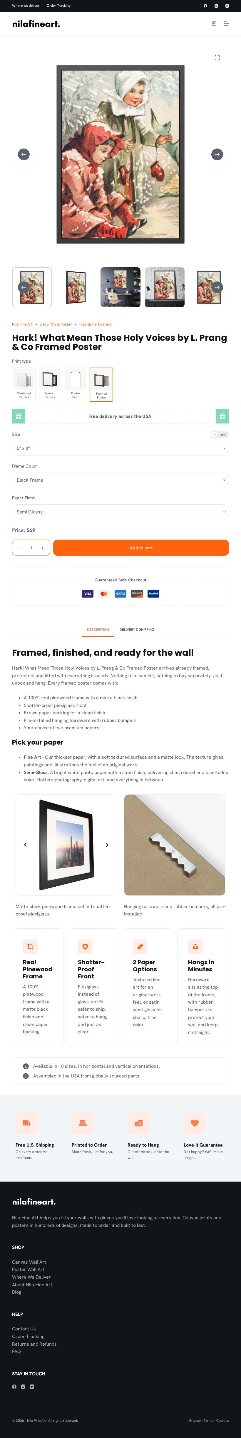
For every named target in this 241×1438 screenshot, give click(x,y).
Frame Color (24, 466)
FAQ (16, 1351)
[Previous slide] (25, 845)
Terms (208, 1420)
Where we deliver (25, 6)
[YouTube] (227, 6)
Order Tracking (59, 6)
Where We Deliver (31, 1277)
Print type (21, 361)
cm (223, 434)
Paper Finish (24, 498)
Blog (16, 1292)
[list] (66, 845)
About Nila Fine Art (32, 1285)
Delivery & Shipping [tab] (137, 629)
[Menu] (226, 23)
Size (16, 434)
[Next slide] (107, 845)
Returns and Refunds (34, 1344)
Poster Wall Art (28, 1269)
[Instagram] (216, 6)
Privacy (195, 1420)
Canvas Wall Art (29, 1262)
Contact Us (24, 1329)
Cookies (222, 1420)
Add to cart (141, 548)
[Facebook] (205, 6)
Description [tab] (98, 629)
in (214, 434)
